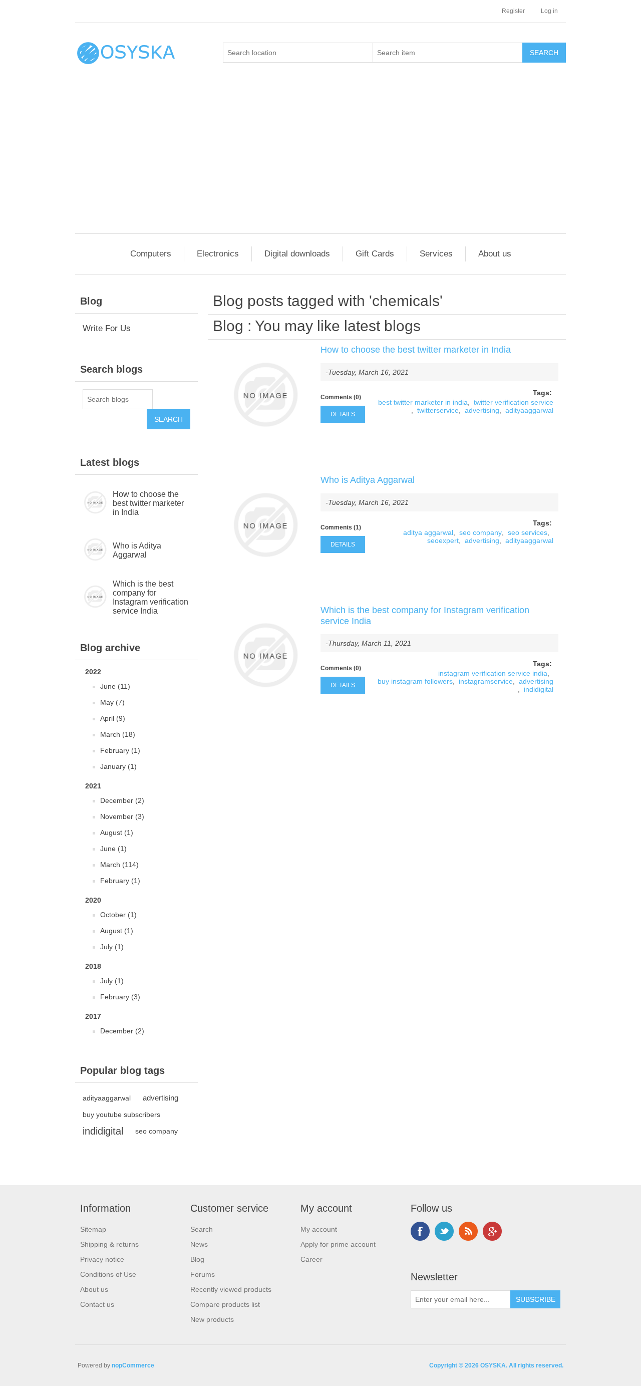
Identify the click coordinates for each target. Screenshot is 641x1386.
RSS (468, 1231)
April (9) (112, 718)
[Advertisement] (323, 158)
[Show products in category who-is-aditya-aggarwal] (94, 550)
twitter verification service (513, 402)
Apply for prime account (338, 1244)
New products (212, 1319)
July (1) (112, 947)
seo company (156, 1131)
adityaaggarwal (107, 1098)
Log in (549, 11)
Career (311, 1259)
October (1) (118, 915)
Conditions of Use (108, 1274)
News (199, 1244)
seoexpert (443, 540)
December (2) (122, 800)
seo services (527, 532)
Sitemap (93, 1229)
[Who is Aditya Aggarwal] (265, 525)
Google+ (492, 1231)
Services (436, 253)
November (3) (122, 816)
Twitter (444, 1231)
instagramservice (486, 681)
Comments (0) (340, 397)
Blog (228, 326)
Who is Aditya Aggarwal (137, 550)
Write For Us (107, 328)
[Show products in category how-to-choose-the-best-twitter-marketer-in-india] (94, 503)
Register (513, 11)
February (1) (120, 750)
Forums (202, 1274)
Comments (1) (340, 527)
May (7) (112, 702)
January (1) (118, 766)
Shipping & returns (109, 1244)
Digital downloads (297, 253)
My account (318, 1229)
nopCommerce (133, 1365)
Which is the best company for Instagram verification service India (150, 597)
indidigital (103, 1131)
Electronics (218, 253)
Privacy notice (102, 1259)
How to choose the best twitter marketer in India (148, 503)
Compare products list (225, 1304)
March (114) (119, 865)
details (343, 414)
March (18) (117, 734)
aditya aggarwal (428, 532)
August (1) (116, 832)
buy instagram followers (415, 681)
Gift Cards (375, 253)
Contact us (97, 1304)
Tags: (542, 393)
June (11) (115, 686)
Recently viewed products (230, 1289)
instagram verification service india (492, 673)
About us (494, 253)
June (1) (113, 849)
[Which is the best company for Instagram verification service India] (265, 655)
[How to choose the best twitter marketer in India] (265, 395)
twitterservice (438, 410)
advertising (160, 1097)
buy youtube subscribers (121, 1115)
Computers (150, 253)
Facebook (420, 1231)
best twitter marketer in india (423, 402)
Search (201, 1229)
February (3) (120, 997)
